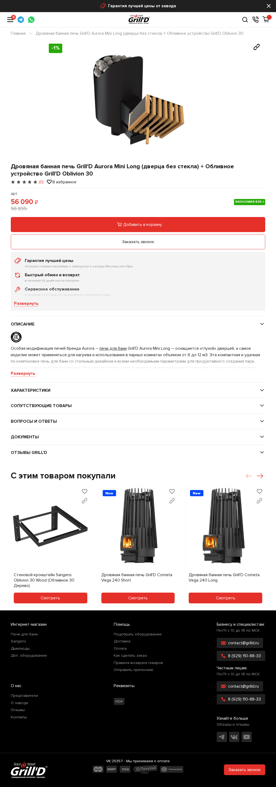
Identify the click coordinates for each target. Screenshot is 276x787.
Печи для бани (24, 634)
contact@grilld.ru (243, 643)
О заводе (19, 703)
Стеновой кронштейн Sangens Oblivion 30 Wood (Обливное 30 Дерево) (44, 580)
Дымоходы (20, 648)
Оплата (120, 648)
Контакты (19, 717)
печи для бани (113, 348)
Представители (24, 696)
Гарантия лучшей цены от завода (142, 6)
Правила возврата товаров (138, 663)
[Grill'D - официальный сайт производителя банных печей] (29, 769)
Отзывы (18, 710)
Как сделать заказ (130, 655)
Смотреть (50, 598)
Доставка (122, 641)
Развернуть (26, 303)
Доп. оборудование (29, 655)
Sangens (18, 641)
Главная (18, 33)
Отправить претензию (133, 670)
